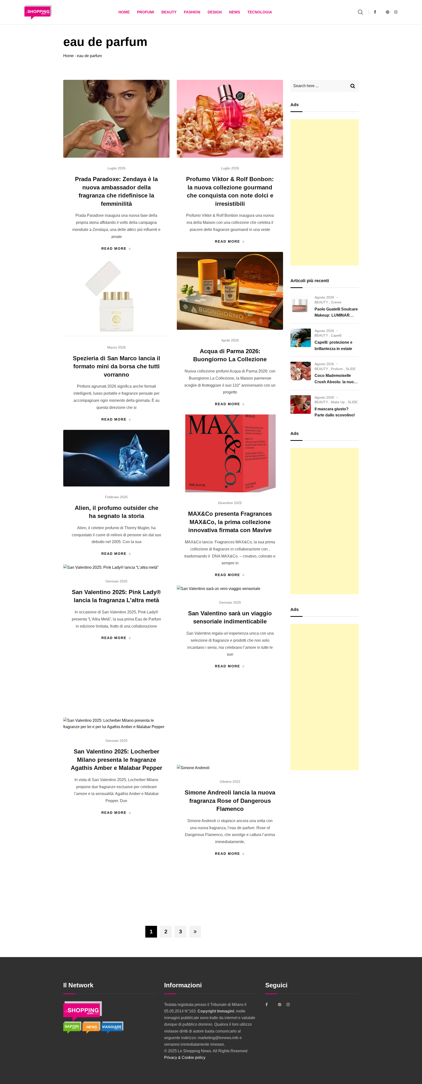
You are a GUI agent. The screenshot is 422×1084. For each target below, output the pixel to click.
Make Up (338, 402)
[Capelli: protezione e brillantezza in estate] (300, 338)
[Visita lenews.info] (91, 1027)
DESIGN (215, 12)
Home (124, 12)
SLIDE (351, 369)
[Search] (360, 12)
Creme (336, 302)
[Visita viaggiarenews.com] (112, 1027)
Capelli (336, 335)
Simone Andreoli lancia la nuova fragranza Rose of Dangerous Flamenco (230, 800)
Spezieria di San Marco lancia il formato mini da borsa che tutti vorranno (116, 366)
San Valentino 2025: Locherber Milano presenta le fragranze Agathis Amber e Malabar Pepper (116, 759)
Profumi (145, 12)
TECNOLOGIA (259, 12)
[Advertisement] (324, 192)
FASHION (192, 12)
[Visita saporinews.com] (72, 1027)
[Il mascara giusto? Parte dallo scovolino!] (300, 404)
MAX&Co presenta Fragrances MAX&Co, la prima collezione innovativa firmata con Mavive (230, 521)
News (234, 12)
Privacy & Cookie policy (184, 1057)
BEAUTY (169, 12)
